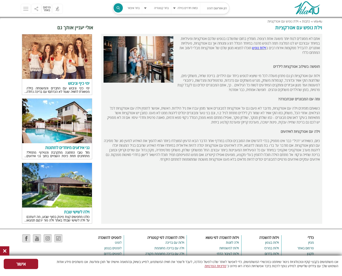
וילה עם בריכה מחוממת (169, 248)
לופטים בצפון (112, 248)
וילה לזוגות (232, 242)
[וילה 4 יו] (307, 8)
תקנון (310, 253)
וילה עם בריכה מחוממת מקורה (164, 253)
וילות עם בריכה (174, 242)
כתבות (306, 21)
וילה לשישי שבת (77, 212)
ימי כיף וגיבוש (79, 83)
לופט (118, 242)
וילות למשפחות (229, 248)
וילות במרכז (272, 248)
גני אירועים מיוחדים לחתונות (67, 148)
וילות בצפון (272, 242)
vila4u (318, 21)
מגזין (311, 242)
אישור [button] (21, 264)
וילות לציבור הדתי (228, 253)
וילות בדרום (272, 253)
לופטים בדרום (112, 253)
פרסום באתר (47, 8)
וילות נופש (259, 47)
